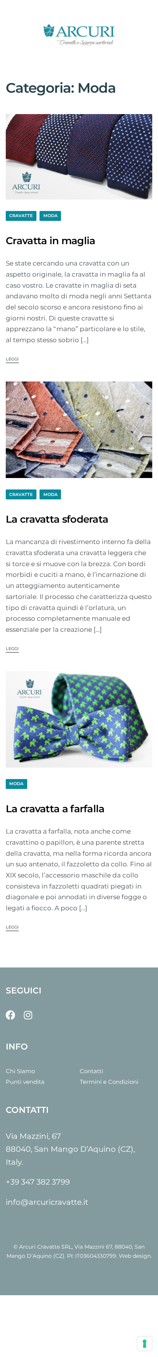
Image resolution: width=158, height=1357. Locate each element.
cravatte (21, 215)
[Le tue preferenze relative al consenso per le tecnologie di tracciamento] (144, 1343)
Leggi (12, 359)
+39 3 (15, 1181)
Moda (50, 215)
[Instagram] (28, 1015)
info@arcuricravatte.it (47, 1202)
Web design (135, 1255)
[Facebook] (10, 1015)
